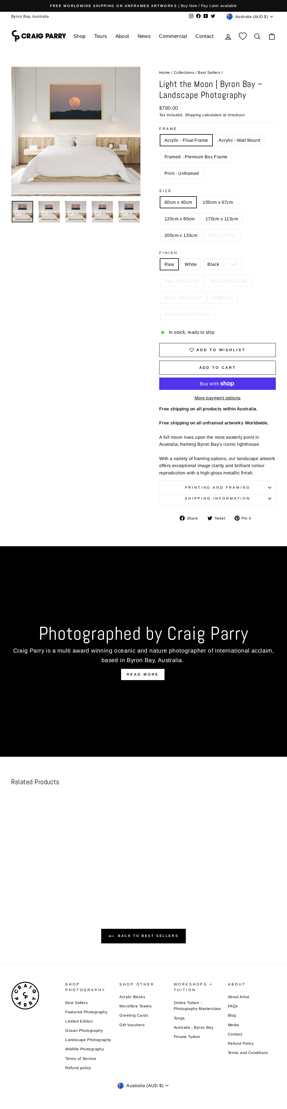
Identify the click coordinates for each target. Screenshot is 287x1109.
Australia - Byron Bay (193, 1027)
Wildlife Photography (84, 1049)
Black (213, 264)
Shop (79, 36)
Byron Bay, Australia (30, 16)
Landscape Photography (88, 1040)
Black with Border (183, 297)
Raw (169, 264)
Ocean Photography (84, 1030)
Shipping (193, 115)
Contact (204, 36)
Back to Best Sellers (147, 936)
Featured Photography (86, 1012)
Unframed (222, 297)
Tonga (179, 1018)
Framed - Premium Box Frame (196, 156)
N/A (234, 264)
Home (164, 72)
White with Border (228, 280)
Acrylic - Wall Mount (239, 140)
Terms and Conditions (248, 1053)
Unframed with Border (187, 314)
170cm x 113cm (221, 218)
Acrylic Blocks (132, 997)
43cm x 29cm (221, 235)
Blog (232, 1015)
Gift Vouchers (132, 1025)
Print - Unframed (182, 173)
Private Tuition (187, 1037)
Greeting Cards (133, 1015)
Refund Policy (241, 1043)
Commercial (173, 36)
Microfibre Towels (135, 1006)
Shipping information (217, 498)
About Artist (238, 997)
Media (233, 1025)
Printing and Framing (217, 487)
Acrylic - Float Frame (186, 140)
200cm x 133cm (181, 235)
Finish (168, 253)
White (191, 264)
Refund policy (78, 1068)
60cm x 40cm (178, 202)
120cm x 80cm (180, 218)
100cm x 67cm (218, 202)
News (144, 36)
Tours (100, 36)
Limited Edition (79, 1021)
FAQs (233, 1006)
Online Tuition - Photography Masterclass (197, 1006)
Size (165, 191)
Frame (168, 129)
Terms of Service (80, 1059)
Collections (184, 72)
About (122, 36)
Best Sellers (209, 72)
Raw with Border (182, 280)
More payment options (218, 397)
